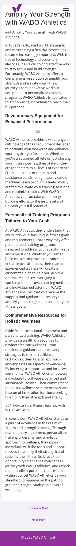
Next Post (38, 520)
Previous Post (38, 508)
